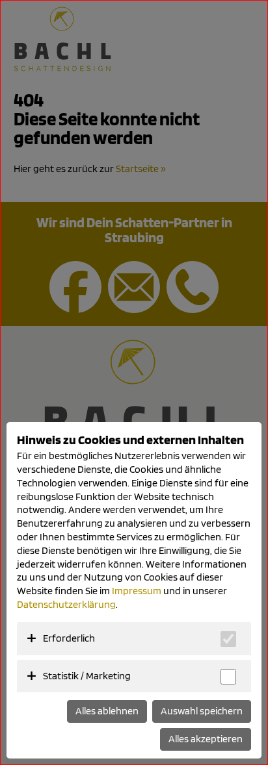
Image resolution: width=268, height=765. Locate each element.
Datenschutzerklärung (66, 604)
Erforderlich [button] (69, 638)
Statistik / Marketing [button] (87, 676)
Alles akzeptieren (205, 739)
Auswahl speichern (202, 711)
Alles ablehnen (107, 711)
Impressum (136, 590)
